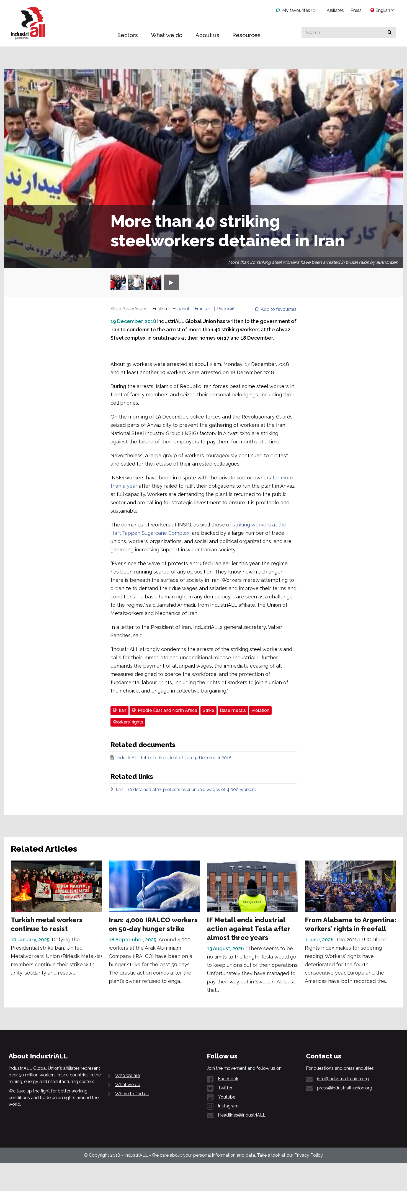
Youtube (226, 1097)
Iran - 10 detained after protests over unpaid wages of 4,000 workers (186, 789)
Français (203, 308)
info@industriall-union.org (343, 1078)
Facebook (228, 1078)
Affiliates (335, 10)
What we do (127, 1084)
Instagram (228, 1106)
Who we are (127, 1075)
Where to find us (132, 1093)
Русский (226, 308)
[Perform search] (390, 32)
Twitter (225, 1088)
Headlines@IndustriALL (242, 1115)
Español (180, 308)
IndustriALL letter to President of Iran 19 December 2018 (174, 757)
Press (356, 10)
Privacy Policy (308, 1155)
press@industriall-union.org (344, 1088)
